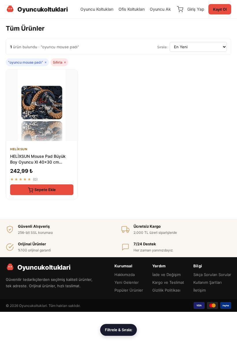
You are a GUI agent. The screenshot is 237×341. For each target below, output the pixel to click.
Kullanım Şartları (207, 282)
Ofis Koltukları (131, 9)
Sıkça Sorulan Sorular (212, 274)
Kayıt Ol (220, 9)
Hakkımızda (124, 274)
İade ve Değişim (166, 274)
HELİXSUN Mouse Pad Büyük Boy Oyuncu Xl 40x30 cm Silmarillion (38, 162)
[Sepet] (180, 9)
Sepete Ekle (45, 189)
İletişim (199, 290)
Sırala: (162, 47)
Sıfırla (59, 62)
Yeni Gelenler (126, 282)
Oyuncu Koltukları (96, 9)
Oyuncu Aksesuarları (169, 9)
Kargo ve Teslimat (168, 282)
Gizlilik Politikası (166, 290)
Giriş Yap (195, 9)
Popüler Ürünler (128, 290)
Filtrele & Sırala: (118, 329)
